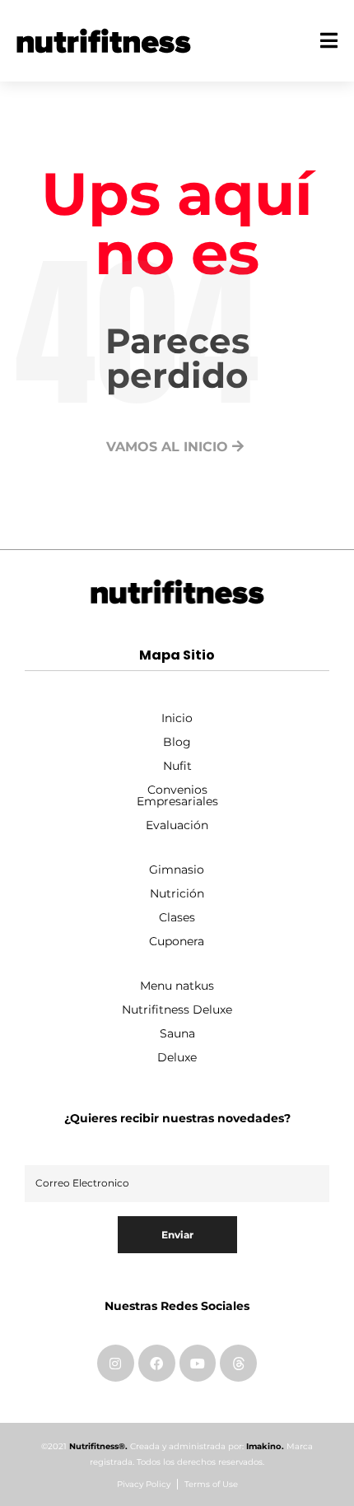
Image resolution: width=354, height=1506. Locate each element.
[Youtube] (198, 1363)
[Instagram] (115, 1363)
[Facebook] (156, 1363)
